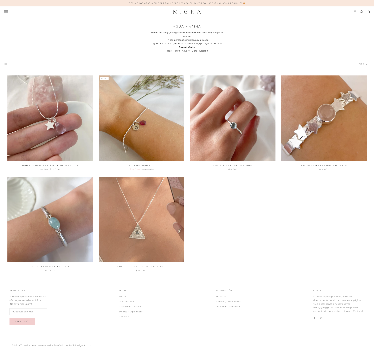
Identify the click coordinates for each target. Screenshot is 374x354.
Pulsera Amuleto (141, 165)
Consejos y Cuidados (130, 306)
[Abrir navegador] (6, 11)
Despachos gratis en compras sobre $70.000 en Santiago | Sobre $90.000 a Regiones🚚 (187, 3)
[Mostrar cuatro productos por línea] (10, 64)
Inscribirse (22, 321)
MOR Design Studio (79, 345)
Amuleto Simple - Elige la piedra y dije (49, 165)
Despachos (220, 296)
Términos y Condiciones (227, 306)
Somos (122, 296)
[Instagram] (321, 318)
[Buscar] (361, 11)
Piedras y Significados (130, 311)
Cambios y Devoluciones (228, 301)
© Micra (16, 345)
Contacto (124, 316)
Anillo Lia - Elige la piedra (233, 165)
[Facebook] (314, 318)
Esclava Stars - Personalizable (324, 165)
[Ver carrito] (368, 11)
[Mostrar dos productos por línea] (6, 64)
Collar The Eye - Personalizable (141, 266)
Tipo (362, 64)
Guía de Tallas (126, 301)
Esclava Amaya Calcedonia (50, 266)
